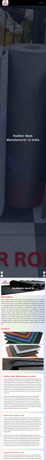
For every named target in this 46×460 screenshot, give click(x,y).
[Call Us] (2, 279)
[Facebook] (44, 279)
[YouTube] (44, 276)
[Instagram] (44, 272)
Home (18, 143)
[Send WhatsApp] (2, 276)
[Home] (5, 3)
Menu (42, 2)
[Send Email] (2, 272)
